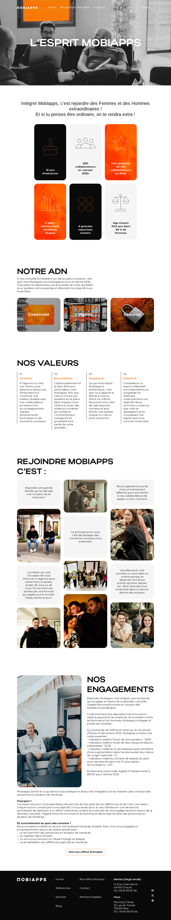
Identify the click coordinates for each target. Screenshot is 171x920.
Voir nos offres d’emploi (85, 852)
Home (52, 7)
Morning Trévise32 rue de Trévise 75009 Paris (124, 905)
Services (61, 896)
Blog (115, 7)
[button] (68, 7)
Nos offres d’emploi (92, 879)
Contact (146, 7)
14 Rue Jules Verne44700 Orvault (126, 886)
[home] (27, 7)
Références (63, 888)
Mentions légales (90, 896)
